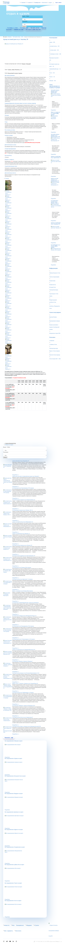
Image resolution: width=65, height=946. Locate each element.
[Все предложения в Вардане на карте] (26, 803)
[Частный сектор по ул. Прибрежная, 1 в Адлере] (7, 698)
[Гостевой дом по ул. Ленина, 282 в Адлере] (7, 572)
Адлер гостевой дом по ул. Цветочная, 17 (56, 157)
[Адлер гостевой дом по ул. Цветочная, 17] (56, 163)
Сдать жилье (58, 2)
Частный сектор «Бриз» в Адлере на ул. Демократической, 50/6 (26, 726)
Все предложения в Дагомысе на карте (14, 812)
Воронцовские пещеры (54, 321)
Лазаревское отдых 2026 (54, 333)
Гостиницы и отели (12, 27)
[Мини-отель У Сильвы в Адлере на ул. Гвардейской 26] (7, 686)
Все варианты (9, 931)
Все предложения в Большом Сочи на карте (15, 776)
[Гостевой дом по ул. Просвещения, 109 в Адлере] (7, 492)
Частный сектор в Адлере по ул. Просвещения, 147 (23, 555)
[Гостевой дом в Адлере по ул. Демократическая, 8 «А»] (7, 619)
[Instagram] (16, 941)
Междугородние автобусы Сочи (53, 301)
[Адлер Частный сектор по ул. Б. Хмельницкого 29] (7, 643)
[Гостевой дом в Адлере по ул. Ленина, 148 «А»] (7, 514)
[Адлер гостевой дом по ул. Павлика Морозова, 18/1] (7, 654)
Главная (23, 2)
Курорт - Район (25, 16)
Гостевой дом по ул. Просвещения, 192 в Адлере (23, 626)
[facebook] (4, 941)
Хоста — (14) (52, 72)
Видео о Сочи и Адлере (54, 351)
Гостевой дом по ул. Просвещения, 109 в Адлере (23, 488)
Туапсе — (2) (52, 76)
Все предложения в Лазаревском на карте (15, 847)
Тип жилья (24, 21)
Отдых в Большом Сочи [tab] (10, 443)
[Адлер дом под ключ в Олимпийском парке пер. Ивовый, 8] (7, 480)
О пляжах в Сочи (53, 344)
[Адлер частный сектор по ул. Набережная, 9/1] (7, 526)
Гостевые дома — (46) (54, 50)
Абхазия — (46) (52, 80)
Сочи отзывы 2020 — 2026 (55, 358)
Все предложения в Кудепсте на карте (14, 829)
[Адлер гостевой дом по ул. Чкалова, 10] (26, 52)
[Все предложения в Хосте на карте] (26, 910)
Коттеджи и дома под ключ (33, 29)
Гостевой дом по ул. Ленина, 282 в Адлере (21, 567)
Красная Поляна (53, 317)
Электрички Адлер (53, 289)
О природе (51, 340)
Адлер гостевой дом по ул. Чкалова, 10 (15, 39)
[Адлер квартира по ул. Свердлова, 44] (7, 467)
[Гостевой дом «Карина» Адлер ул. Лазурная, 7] (7, 666)
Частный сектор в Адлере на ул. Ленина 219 (22, 545)
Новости (7, 925)
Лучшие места (52, 284)
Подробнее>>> (15, 474)
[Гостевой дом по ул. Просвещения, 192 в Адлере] (7, 631)
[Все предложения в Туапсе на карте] (26, 892)
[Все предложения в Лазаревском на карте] (26, 856)
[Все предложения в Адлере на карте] (26, 768)
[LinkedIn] (13, 941)
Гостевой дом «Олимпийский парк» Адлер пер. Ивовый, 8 (25, 602)
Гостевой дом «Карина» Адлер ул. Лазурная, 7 (22, 661)
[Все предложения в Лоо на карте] (26, 750)
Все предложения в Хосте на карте (13, 900)
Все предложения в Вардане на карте (14, 793)
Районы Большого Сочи (54, 273)
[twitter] (7, 941)
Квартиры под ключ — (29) (54, 59)
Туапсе (37, 925)
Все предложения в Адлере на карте (13, 758)
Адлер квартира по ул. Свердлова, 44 (20, 460)
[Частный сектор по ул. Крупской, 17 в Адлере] (7, 584)
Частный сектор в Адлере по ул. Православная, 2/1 (23, 499)
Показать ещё (9, 737)
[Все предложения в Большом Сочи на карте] (26, 785)
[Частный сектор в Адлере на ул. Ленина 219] (7, 549)
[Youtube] (10, 941)
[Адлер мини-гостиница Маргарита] (7, 595)
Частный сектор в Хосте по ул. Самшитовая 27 (22, 717)
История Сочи (52, 287)
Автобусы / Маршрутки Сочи (54, 307)
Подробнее (7, 757)
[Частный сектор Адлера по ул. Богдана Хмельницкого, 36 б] (7, 677)
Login (50, 2)
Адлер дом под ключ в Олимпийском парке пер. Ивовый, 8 (25, 476)
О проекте (29, 2)
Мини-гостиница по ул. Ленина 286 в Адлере (22, 591)
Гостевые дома (24, 27)
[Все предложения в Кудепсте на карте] (26, 839)
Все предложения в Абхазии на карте (13, 741)
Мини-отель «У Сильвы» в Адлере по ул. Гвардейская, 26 (25, 683)
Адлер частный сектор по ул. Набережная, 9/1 (22, 521)
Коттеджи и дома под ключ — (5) (54, 65)
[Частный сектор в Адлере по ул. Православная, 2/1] (7, 503)
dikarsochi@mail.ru (55, 941)
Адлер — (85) (52, 42)
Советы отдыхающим (54, 276)
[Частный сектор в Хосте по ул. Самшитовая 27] (7, 720)
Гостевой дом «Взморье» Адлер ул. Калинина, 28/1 (23, 705)
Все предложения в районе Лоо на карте (14, 864)
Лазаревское (20, 925)
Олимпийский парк (18, 29)
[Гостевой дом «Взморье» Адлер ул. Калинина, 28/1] (7, 710)
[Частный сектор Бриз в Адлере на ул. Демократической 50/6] (7, 729)
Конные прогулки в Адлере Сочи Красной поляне (54, 327)
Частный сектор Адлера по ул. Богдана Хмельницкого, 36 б (25, 673)
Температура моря (53, 348)
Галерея (7, 178)
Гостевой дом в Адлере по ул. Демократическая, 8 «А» (24, 615)
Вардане (29, 925)
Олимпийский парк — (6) (55, 68)
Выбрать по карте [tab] (9, 444)
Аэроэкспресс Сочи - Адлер (54, 295)
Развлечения (52, 280)
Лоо (13, 925)
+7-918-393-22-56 (41, 941)
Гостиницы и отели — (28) (55, 54)
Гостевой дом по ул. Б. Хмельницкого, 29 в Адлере (23, 639)
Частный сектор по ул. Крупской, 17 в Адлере (22, 579)
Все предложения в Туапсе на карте (13, 883)
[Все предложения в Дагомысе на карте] (26, 821)
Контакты (44, 2)
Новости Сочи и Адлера (54, 354)
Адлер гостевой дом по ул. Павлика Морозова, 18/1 (23, 649)
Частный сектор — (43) (54, 46)
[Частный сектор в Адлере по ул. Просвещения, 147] (7, 560)
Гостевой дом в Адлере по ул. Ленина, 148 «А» (22, 510)
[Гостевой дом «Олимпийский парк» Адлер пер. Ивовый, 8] (7, 608)
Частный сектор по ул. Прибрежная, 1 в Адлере (23, 692)
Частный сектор (35, 27)
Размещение (37, 2)
